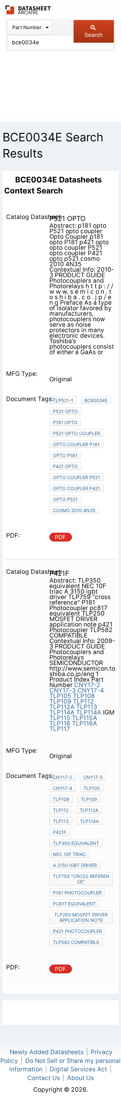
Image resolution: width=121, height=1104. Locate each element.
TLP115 (59, 718)
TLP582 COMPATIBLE (76, 942)
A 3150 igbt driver (75, 865)
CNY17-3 (62, 690)
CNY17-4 (90, 690)
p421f (59, 832)
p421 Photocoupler (77, 931)
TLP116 (59, 723)
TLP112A (62, 707)
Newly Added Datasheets (47, 1052)
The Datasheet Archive (28, 9)
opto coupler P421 (76, 488)
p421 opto (65, 466)
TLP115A (84, 718)
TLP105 (60, 696)
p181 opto (65, 422)
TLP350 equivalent (76, 843)
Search (94, 35)
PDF (60, 537)
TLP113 (86, 707)
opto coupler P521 (76, 477)
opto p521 (65, 499)
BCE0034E (96, 400)
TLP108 (84, 696)
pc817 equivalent (74, 903)
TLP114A (62, 712)
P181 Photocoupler (77, 892)
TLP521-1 (63, 400)
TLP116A (84, 723)
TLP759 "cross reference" (81, 878)
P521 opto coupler (76, 433)
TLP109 (60, 701)
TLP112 (83, 701)
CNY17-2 (87, 685)
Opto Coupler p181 (76, 444)
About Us (80, 1078)
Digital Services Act (78, 1069)
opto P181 (65, 455)
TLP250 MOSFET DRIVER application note (81, 917)
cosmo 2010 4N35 (74, 510)
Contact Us (43, 1078)
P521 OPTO (65, 411)
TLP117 (59, 729)
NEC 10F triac (69, 854)
